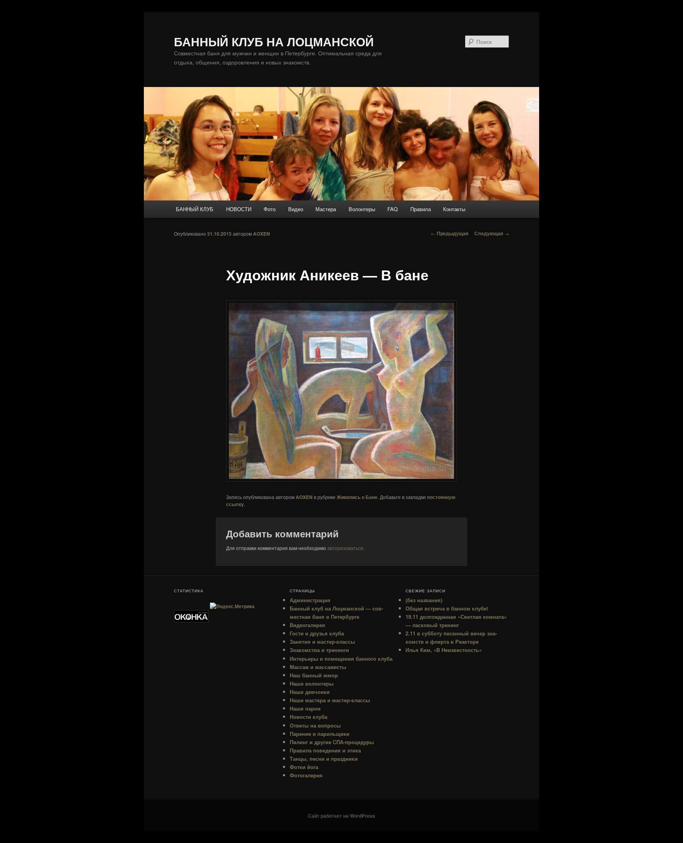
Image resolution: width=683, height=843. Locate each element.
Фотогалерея (306, 775)
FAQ (392, 209)
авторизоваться (345, 547)
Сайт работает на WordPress (341, 815)
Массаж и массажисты (318, 667)
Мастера (325, 209)
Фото (269, 209)
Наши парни (305, 708)
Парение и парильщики (319, 733)
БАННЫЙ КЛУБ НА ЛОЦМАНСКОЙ (274, 41)
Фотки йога (304, 767)
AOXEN (261, 233)
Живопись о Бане (357, 497)
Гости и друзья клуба (317, 633)
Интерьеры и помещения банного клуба (341, 658)
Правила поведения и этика (325, 750)
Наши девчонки (310, 692)
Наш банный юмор (314, 675)
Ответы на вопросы (315, 725)
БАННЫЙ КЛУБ (194, 209)
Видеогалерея (307, 625)
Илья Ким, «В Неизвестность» (444, 650)
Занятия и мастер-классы (322, 641)
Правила (420, 209)
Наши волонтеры (312, 683)
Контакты (454, 209)
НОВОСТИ (238, 209)
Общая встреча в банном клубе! (447, 608)
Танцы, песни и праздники (324, 758)
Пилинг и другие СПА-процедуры (332, 742)
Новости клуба (308, 716)
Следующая (491, 233)
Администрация (310, 600)
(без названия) (424, 600)
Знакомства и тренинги (319, 650)
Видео (295, 209)
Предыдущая (449, 233)
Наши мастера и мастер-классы (330, 700)
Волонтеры (362, 209)
